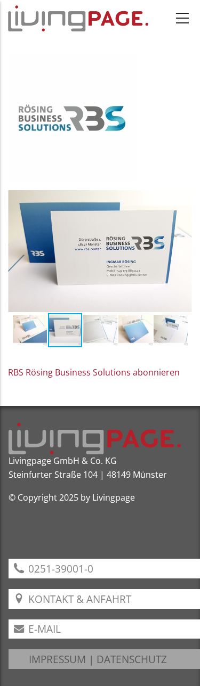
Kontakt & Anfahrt (78, 599)
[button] (17, 251)
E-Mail (43, 629)
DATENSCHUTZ (132, 659)
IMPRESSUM (57, 659)
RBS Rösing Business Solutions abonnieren (94, 372)
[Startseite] (78, 18)
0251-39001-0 (59, 568)
